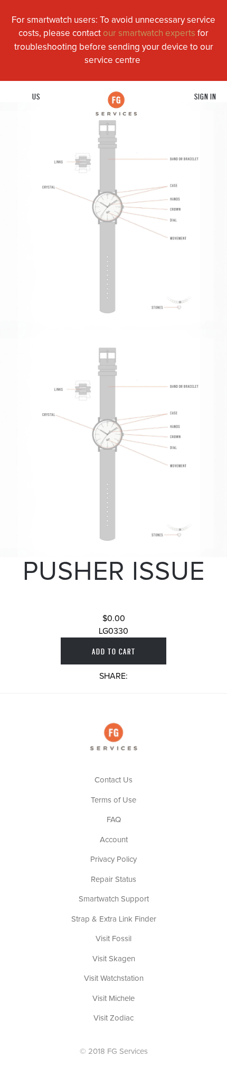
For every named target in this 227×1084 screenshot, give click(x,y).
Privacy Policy (113, 859)
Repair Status (113, 879)
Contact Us (113, 780)
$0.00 (113, 618)
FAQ (114, 820)
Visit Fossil (113, 939)
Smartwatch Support (114, 899)
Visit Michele (113, 999)
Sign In (205, 96)
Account (114, 840)
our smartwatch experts (149, 33)
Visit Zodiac (113, 1018)
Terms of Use (113, 800)
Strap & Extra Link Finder (113, 919)
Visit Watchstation (114, 978)
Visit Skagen (113, 959)
